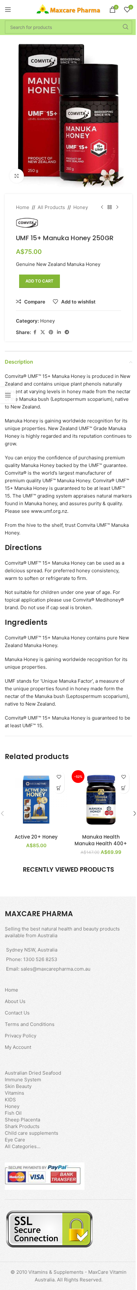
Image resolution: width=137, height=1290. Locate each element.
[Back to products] (109, 207)
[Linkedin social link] (59, 332)
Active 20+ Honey (36, 836)
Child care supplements (31, 1133)
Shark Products (22, 1126)
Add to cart (39, 280)
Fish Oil (13, 1113)
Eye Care (15, 1140)
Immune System (23, 1080)
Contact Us (17, 1013)
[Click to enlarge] (17, 176)
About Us (15, 1001)
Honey (80, 207)
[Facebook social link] (35, 332)
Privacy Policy (20, 1036)
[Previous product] (102, 207)
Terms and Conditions (29, 1024)
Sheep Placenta (22, 1120)
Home (22, 207)
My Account (18, 1047)
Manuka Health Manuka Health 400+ (101, 840)
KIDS (10, 1100)
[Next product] (117, 207)
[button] (58, 787)
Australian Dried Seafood (33, 1073)
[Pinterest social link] (51, 332)
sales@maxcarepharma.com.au (55, 969)
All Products (51, 207)
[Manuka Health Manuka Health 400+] (100, 799)
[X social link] (43, 332)
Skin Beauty (18, 1086)
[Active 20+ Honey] (36, 799)
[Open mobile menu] (8, 9)
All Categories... (22, 1146)
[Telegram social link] (67, 332)
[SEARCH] (125, 27)
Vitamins (14, 1093)
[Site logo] (68, 9)
